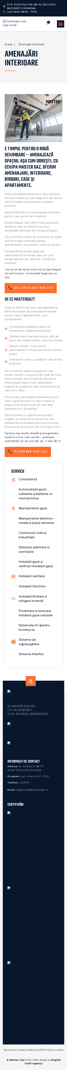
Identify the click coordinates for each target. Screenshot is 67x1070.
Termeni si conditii (14, 1049)
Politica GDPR (35, 1049)
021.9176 (24, 782)
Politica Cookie (54, 1049)
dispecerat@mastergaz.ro (32, 789)
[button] (60, 24)
